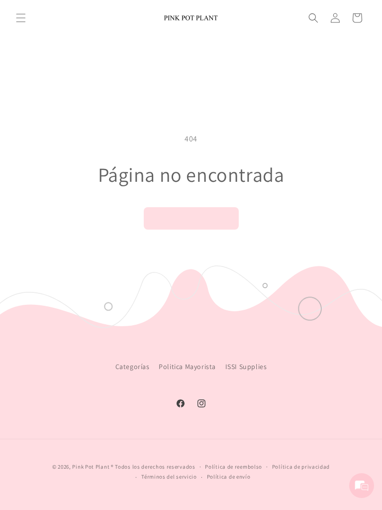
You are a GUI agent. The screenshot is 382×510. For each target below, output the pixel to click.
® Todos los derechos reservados (153, 466)
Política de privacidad (301, 466)
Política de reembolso (233, 466)
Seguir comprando (191, 218)
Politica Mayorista (187, 366)
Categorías (132, 366)
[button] (21, 18)
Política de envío (229, 476)
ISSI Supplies (246, 366)
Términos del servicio (169, 476)
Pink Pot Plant (90, 466)
